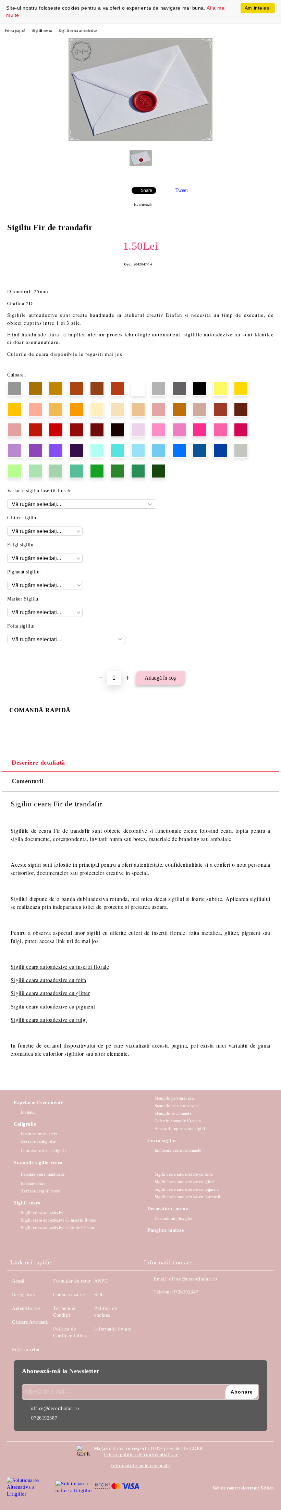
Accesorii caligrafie (38, 1141)
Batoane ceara (33, 1183)
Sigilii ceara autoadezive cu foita (48, 979)
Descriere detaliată (38, 762)
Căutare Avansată (30, 1322)
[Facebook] (152, 1305)
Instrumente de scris (39, 1133)
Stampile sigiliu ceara (38, 1162)
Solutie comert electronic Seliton (243, 1488)
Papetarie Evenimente (38, 1102)
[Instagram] (167, 1305)
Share (146, 190)
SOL (99, 1294)
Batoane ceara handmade (43, 1174)
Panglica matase (165, 1230)
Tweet (181, 190)
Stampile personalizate (175, 1098)
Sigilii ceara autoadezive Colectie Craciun (58, 1227)
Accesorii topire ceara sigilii (180, 1128)
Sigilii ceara (42, 31)
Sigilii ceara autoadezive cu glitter (50, 993)
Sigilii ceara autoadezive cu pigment (53, 1006)
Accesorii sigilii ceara (40, 1191)
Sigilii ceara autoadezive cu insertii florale (58, 1220)
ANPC (101, 1281)
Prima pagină (15, 31)
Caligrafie (25, 1124)
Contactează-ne (69, 1294)
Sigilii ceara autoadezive (78, 31)
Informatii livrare (113, 1329)
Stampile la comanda (173, 1113)
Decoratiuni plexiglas (174, 1218)
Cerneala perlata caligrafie (44, 1150)
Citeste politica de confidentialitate (141, 1454)
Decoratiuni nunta (168, 1208)
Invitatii (28, 1112)
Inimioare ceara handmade (178, 1150)
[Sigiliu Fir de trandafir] (140, 139)
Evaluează (143, 204)
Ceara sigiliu (161, 1140)
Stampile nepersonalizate (177, 1105)
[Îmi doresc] (269, 660)
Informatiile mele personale (140, 1465)
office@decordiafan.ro (193, 1279)
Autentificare (26, 1308)
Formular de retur (72, 1281)
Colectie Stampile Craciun (178, 1120)
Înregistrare (24, 1294)
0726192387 (185, 1292)
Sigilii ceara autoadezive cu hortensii (187, 1197)
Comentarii (28, 781)
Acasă (18, 1281)
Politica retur (26, 1349)
